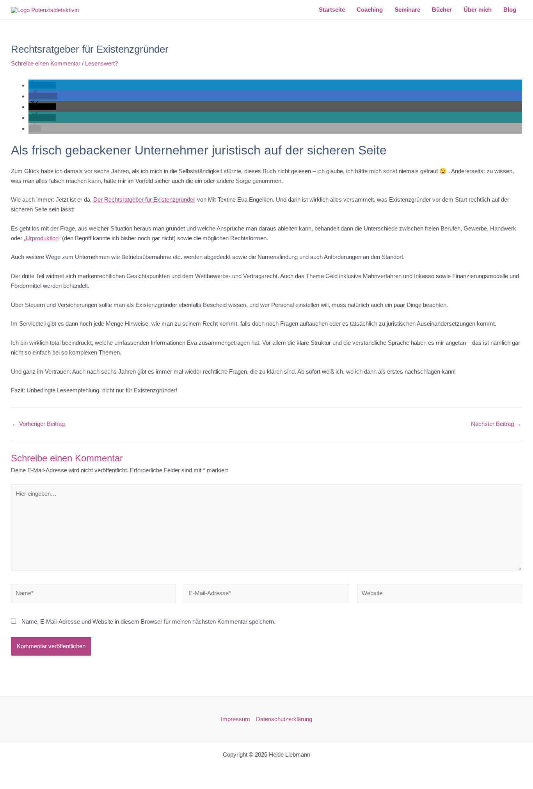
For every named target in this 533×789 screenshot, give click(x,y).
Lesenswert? (101, 63)
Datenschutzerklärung (284, 719)
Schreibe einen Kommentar (45, 63)
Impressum (235, 719)
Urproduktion (42, 238)
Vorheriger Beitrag (38, 424)
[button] (42, 85)
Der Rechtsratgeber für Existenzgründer (144, 199)
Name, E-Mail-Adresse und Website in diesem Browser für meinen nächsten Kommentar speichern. (148, 621)
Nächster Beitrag (496, 424)
